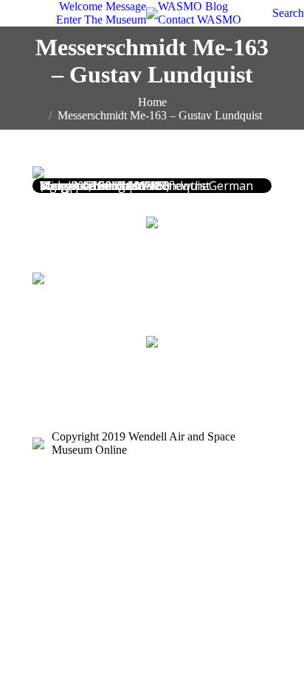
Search (288, 13)
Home (152, 102)
